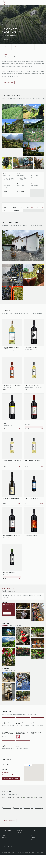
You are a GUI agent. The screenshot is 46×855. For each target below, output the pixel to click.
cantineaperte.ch (12, 670)
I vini (32, 832)
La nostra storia (8, 82)
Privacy (32, 839)
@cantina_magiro (7, 774)
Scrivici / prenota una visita (11, 778)
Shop (32, 835)
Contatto (33, 837)
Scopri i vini (7, 39)
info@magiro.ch (5, 772)
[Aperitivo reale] (18, 812)
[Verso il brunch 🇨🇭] (28, 802)
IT (42, 2)
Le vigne (33, 833)
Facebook (16, 774)
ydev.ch (42, 852)
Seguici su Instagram (9, 820)
